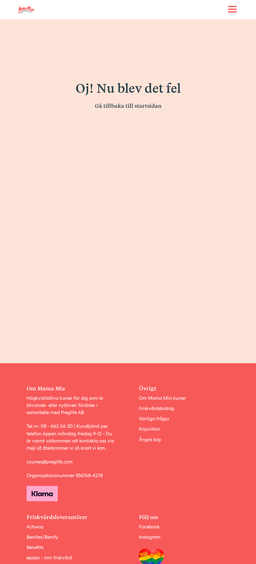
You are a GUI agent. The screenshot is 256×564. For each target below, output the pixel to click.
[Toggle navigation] (232, 9)
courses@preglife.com (50, 462)
